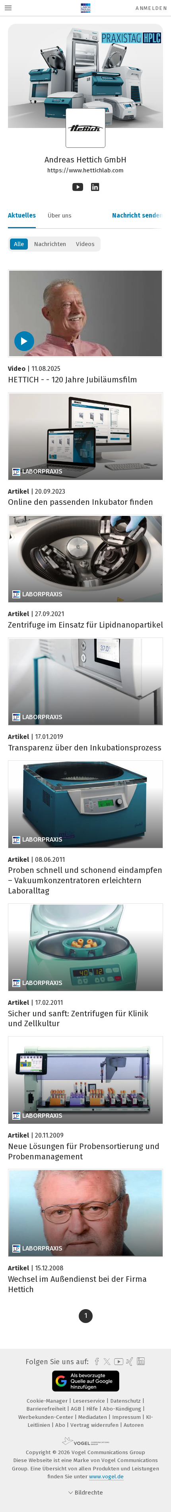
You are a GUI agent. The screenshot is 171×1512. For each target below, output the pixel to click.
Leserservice (90, 1400)
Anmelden (151, 8)
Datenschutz (126, 1400)
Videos (85, 244)
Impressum (127, 1417)
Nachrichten (50, 244)
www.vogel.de (106, 1476)
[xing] (128, 1362)
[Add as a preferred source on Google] (85, 1381)
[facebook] (95, 1362)
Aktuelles (22, 215)
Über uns (60, 215)
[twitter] (105, 1362)
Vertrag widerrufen (95, 1425)
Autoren (134, 1425)
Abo (61, 1425)
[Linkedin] (95, 187)
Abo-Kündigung (123, 1408)
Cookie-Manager (48, 1400)
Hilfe (92, 1408)
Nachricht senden (137, 215)
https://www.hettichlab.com (85, 170)
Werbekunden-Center (46, 1417)
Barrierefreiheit (46, 1408)
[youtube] (117, 1362)
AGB (77, 1408)
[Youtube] (77, 187)
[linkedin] (140, 1362)
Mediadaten (93, 1417)
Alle (19, 244)
